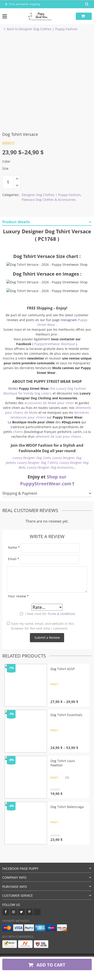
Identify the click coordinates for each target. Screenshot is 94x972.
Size (5, 168)
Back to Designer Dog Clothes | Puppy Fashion (42, 29)
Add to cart (50, 965)
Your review (18, 596)
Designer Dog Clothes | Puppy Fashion (51, 195)
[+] (17, 178)
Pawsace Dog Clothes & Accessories (49, 199)
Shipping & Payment (19, 493)
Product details (16, 221)
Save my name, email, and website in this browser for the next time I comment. (42, 626)
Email (13, 559)
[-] (17, 185)
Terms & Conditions (61, 614)
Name (14, 547)
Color (6, 161)
